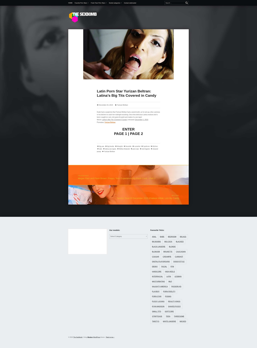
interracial (157, 276)
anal (154, 237)
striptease (157, 316)
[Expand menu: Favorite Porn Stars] (88, 2)
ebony (155, 266)
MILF (170, 281)
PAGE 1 (120, 134)
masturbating (158, 281)
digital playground (161, 261)
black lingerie (158, 246)
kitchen (155, 146)
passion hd (176, 286)
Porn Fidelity (169, 291)
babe (162, 237)
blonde (172, 246)
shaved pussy (174, 306)
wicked (183, 321)
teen (168, 316)
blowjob (120, 146)
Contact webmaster (130, 3)
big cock (168, 241)
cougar (155, 256)
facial (164, 266)
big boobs (110, 146)
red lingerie (146, 149)
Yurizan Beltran (122, 105)
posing (168, 296)
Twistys (155, 321)
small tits (156, 311)
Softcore (169, 311)
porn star (136, 149)
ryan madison (158, 306)
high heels (170, 271)
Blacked (180, 241)
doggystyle (179, 261)
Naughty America (160, 286)
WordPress (96, 337)
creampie (167, 256)
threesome (179, 316)
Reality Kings (174, 301)
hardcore (146, 146)
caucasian (181, 251)
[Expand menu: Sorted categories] (121, 2)
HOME (70, 3)
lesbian (178, 276)
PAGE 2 (136, 134)
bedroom (172, 237)
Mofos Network (124, 149)
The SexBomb (77, 337)
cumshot (137, 146)
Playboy (156, 291)
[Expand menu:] (106, 2)
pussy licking (158, 301)
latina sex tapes (110, 149)
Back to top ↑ (110, 337)
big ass (101, 146)
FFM (172, 266)
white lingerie (169, 321)
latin (100, 149)
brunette (128, 146)
